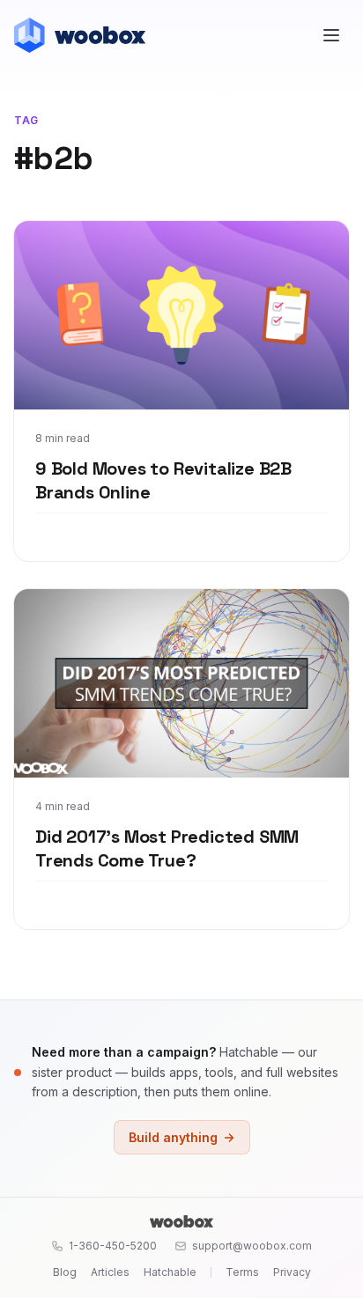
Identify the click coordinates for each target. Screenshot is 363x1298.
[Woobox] (181, 1221)
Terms (242, 1272)
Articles (110, 1272)
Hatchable (170, 1272)
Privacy (292, 1272)
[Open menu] (331, 35)
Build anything (173, 1137)
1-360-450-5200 (113, 1245)
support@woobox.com (252, 1245)
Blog (65, 1272)
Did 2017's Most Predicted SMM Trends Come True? (167, 849)
